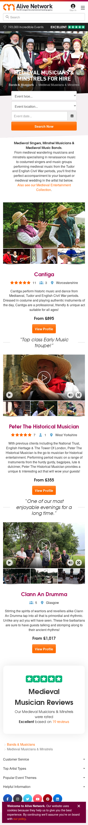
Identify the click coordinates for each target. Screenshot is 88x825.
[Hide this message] (79, 806)
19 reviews (60, 721)
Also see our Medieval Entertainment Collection (44, 187)
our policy (19, 818)
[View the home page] (28, 7)
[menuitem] (44, 759)
